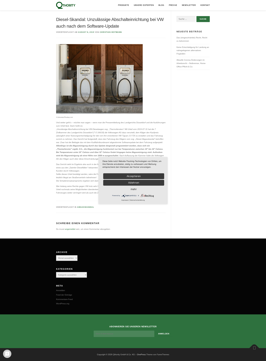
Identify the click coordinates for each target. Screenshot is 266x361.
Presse (173, 5)
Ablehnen (133, 182)
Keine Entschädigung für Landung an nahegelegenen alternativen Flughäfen (193, 50)
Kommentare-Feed (64, 299)
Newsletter (189, 5)
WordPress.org (62, 303)
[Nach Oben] (254, 348)
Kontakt (205, 5)
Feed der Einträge (64, 295)
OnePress (141, 354)
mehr (134, 189)
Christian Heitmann (111, 32)
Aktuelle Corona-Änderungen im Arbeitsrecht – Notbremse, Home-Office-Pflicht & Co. (191, 63)
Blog (161, 5)
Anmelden (60, 290)
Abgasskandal (85, 207)
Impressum (125, 200)
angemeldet (70, 229)
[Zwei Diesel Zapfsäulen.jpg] (99, 79)
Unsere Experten (144, 5)
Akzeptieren (134, 176)
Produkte (123, 5)
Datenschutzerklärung (137, 200)
